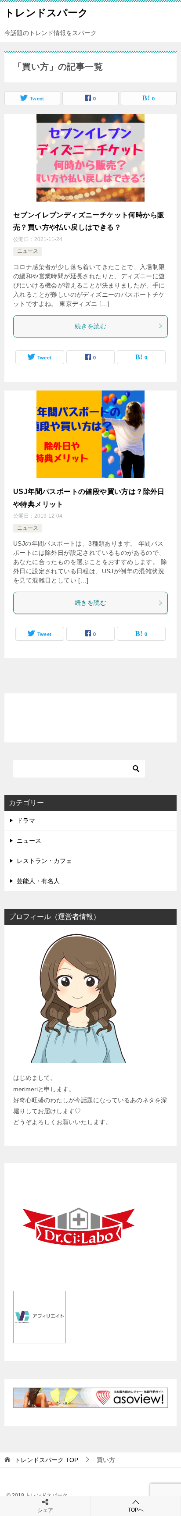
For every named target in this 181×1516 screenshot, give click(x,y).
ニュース (27, 251)
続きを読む (90, 326)
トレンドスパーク (46, 12)
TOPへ (136, 1510)
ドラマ (26, 820)
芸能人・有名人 (38, 880)
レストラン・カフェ (44, 860)
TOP (46, 1459)
